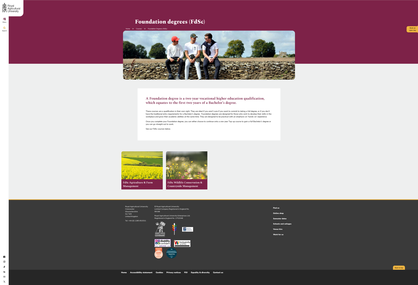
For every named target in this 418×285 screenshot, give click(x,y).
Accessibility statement (141, 272)
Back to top (399, 268)
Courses (139, 29)
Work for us (278, 234)
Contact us (218, 272)
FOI (186, 272)
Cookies (159, 272)
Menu (4, 22)
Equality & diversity (200, 272)
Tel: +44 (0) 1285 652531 (135, 221)
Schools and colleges (282, 224)
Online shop (278, 213)
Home (128, 29)
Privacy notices (173, 272)
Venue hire (277, 229)
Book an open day (412, 29)
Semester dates (280, 218)
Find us (276, 208)
